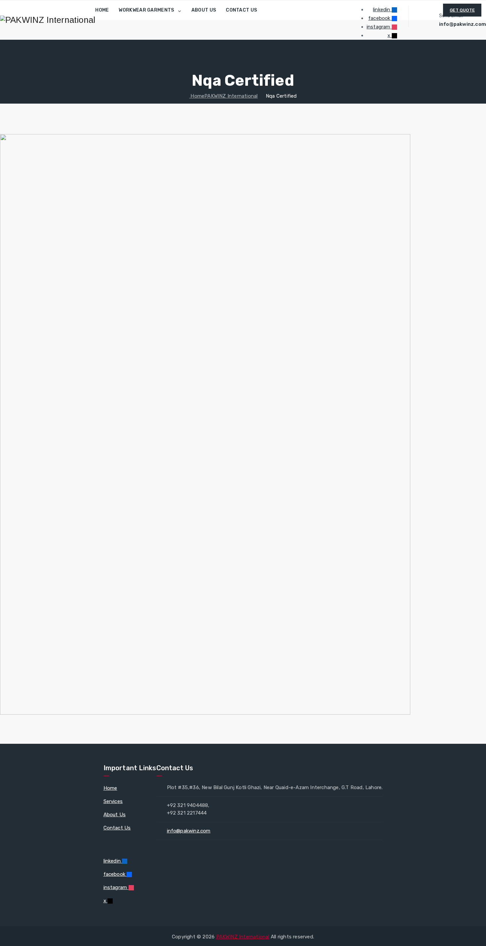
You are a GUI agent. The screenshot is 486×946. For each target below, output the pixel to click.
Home (102, 10)
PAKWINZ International (242, 937)
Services (113, 801)
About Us (203, 10)
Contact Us (241, 10)
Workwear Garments (146, 10)
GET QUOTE (462, 10)
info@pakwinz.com (189, 831)
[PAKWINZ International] (47, 20)
